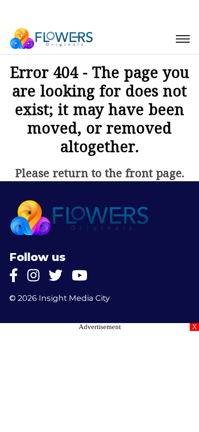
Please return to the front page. (99, 174)
